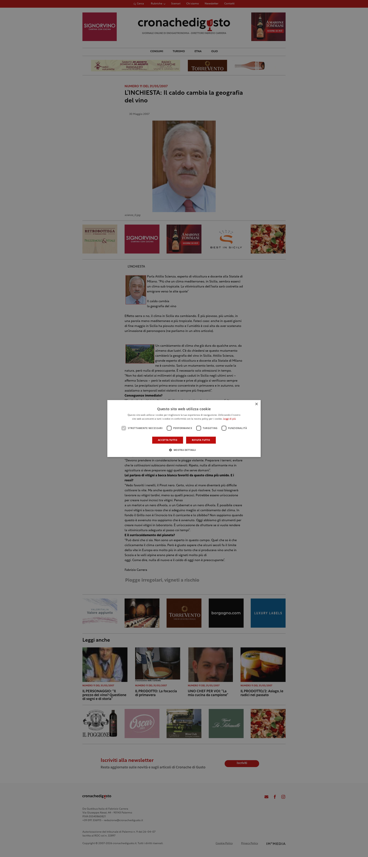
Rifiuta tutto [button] (201, 440)
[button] (184, 450)
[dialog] (184, 428)
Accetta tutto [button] (167, 440)
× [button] (256, 404)
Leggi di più (229, 419)
